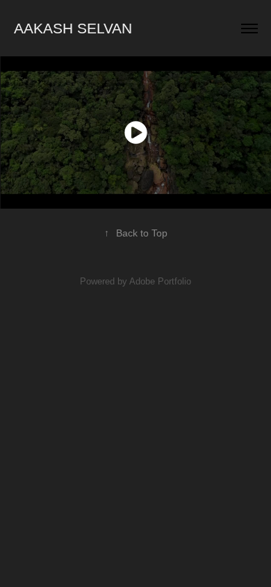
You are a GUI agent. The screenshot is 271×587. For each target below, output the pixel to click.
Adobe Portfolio (160, 281)
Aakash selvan (73, 28)
